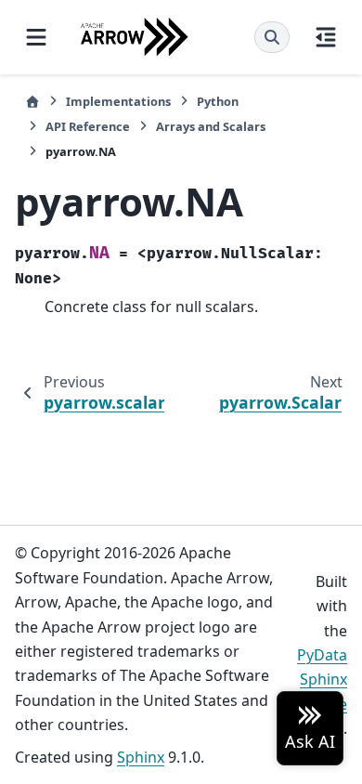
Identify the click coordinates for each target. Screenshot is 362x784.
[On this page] (325, 37)
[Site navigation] (36, 37)
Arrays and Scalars (210, 126)
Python (218, 101)
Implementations (118, 101)
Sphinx (140, 757)
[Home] (32, 101)
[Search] (272, 37)
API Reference (87, 126)
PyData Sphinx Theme (322, 679)
